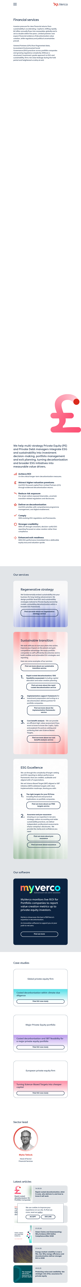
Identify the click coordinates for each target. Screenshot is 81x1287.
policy (40, 1212)
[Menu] (15, 4)
